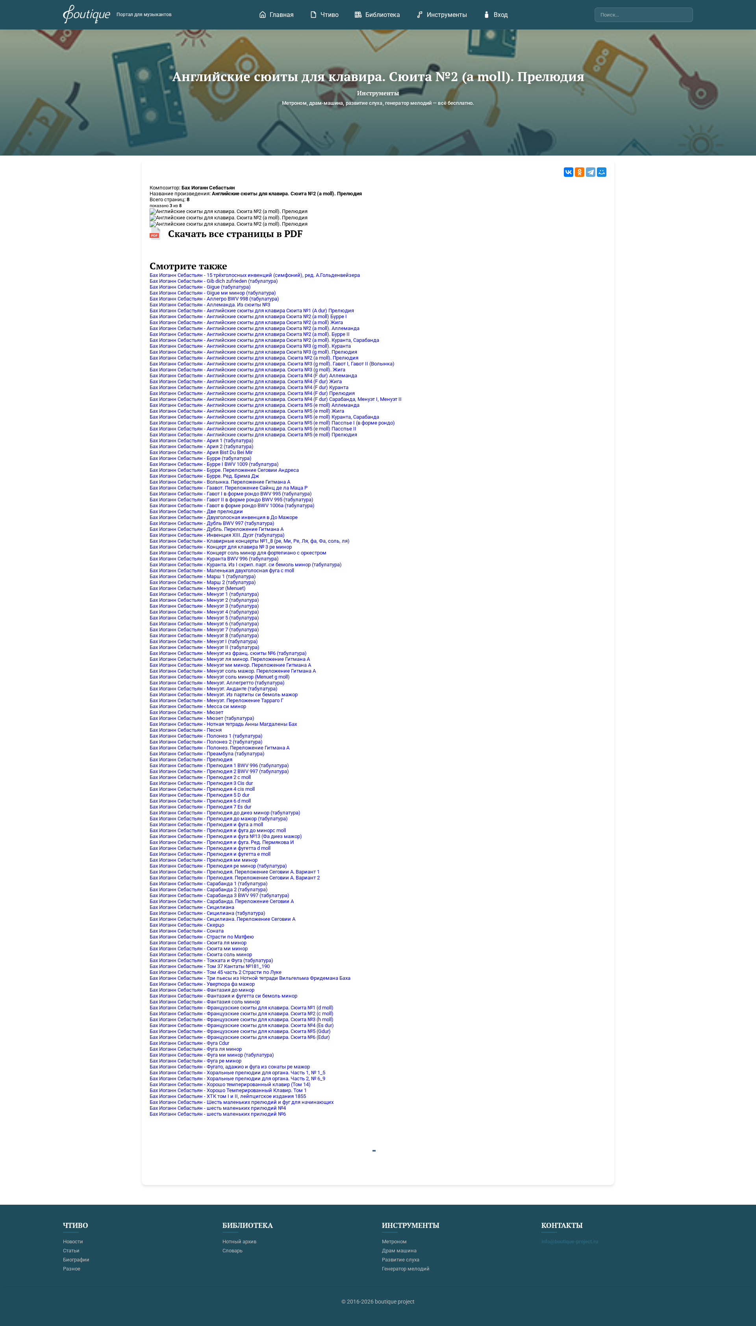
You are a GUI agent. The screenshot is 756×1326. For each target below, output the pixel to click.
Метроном (394, 1241)
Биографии (76, 1260)
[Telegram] (590, 172)
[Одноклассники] (579, 172)
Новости (73, 1241)
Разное (71, 1269)
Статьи (71, 1251)
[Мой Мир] (601, 172)
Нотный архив (239, 1241)
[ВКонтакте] (568, 172)
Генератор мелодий (406, 1269)
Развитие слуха (400, 1260)
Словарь (232, 1251)
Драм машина (399, 1251)
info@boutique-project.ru (569, 1241)
